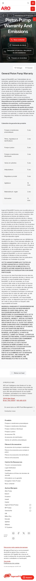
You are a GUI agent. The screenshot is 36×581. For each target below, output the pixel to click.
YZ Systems (8, 527)
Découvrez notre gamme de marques (16, 547)
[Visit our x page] (24, 533)
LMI (6, 513)
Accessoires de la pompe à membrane (17, 447)
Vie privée (7, 561)
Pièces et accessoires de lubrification (17, 455)
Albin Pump (8, 491)
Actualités (8, 470)
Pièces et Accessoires (12, 457)
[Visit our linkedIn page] (13, 533)
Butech (7, 494)
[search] (28, 3)
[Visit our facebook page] (18, 533)
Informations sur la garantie (13, 478)
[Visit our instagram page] (13, 538)
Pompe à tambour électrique (14, 429)
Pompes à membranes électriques (15, 426)
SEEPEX (7, 522)
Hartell (7, 499)
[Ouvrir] (33, 9)
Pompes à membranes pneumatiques (16, 423)
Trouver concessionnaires (13, 465)
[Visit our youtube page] (29, 533)
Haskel (7, 502)
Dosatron (8, 496)
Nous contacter (9, 483)
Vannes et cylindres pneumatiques (16, 440)
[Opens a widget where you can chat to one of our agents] (27, 577)
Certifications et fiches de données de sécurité (17, 474)
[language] (3, 3)
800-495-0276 (21, 400)
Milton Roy (8, 516)
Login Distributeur (10, 468)
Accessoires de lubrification (13, 437)
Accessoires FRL (10, 434)
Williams (7, 524)
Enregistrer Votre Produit (12, 481)
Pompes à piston (10, 431)
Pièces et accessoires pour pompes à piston (17, 451)
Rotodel (7, 519)
